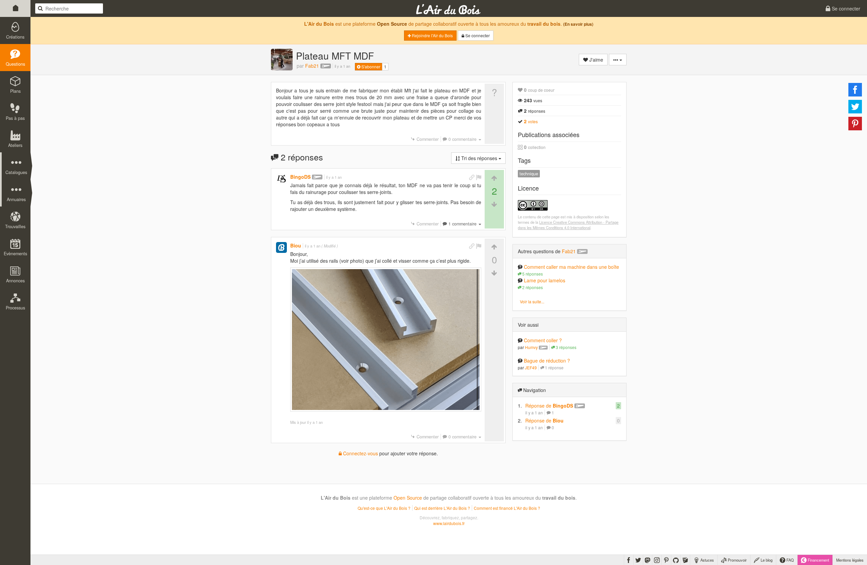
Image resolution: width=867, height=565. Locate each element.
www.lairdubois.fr (449, 523)
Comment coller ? (543, 340)
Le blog (766, 560)
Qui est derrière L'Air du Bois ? (442, 508)
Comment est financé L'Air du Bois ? (507, 508)
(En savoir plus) (578, 24)
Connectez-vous (360, 453)
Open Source (392, 23)
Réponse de (549, 405)
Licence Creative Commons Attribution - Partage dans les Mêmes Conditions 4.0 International (568, 224)
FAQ (789, 560)
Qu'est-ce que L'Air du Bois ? (384, 508)
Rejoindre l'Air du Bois (432, 35)
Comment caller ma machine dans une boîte (571, 266)
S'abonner (370, 66)
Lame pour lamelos (544, 280)
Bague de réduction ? (547, 360)
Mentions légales (850, 560)
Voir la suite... (532, 301)
